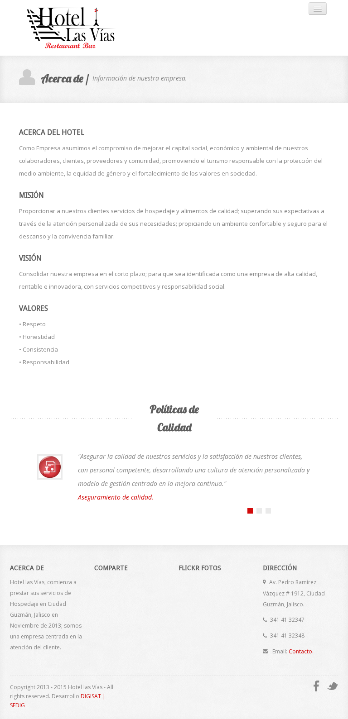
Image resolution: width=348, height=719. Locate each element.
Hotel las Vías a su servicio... (80, 28)
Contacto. (301, 651)
